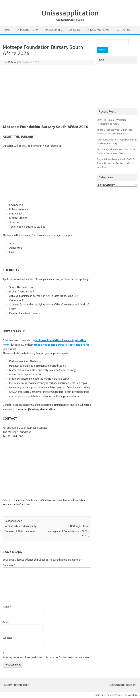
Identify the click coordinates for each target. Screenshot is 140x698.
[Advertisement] (47, 93)
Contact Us (123, 30)
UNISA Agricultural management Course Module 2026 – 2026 (68, 531)
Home (7, 30)
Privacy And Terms (98, 30)
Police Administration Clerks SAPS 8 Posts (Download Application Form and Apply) (115, 163)
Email (7, 622)
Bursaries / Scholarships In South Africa (35, 500)
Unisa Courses (53, 30)
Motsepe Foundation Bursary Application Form (60, 344)
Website (7, 637)
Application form (28, 30)
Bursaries (74, 30)
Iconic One (99, 695)
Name (7, 606)
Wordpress (134, 695)
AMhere (12, 62)
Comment (9, 565)
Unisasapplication (70, 13)
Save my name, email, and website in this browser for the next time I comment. (46, 657)
